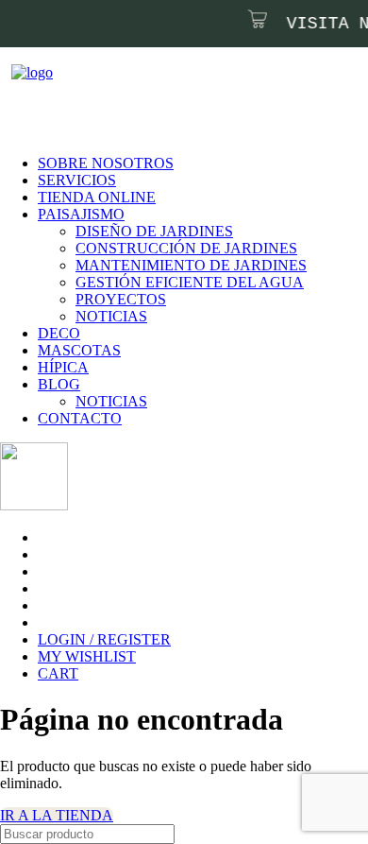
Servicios (77, 180)
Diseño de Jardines (154, 231)
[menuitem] (182, 163)
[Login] (17, 108)
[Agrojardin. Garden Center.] (184, 73)
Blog (59, 384)
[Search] (5, 108)
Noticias (111, 316)
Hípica (63, 367)
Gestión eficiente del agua (189, 282)
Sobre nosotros (106, 163)
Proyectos (120, 299)
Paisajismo (81, 214)
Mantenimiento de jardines (191, 265)
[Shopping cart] (39, 108)
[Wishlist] (28, 108)
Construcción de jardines (186, 248)
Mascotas (79, 350)
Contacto (80, 418)
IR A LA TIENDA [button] (56, 815)
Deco (59, 333)
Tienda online (97, 197)
